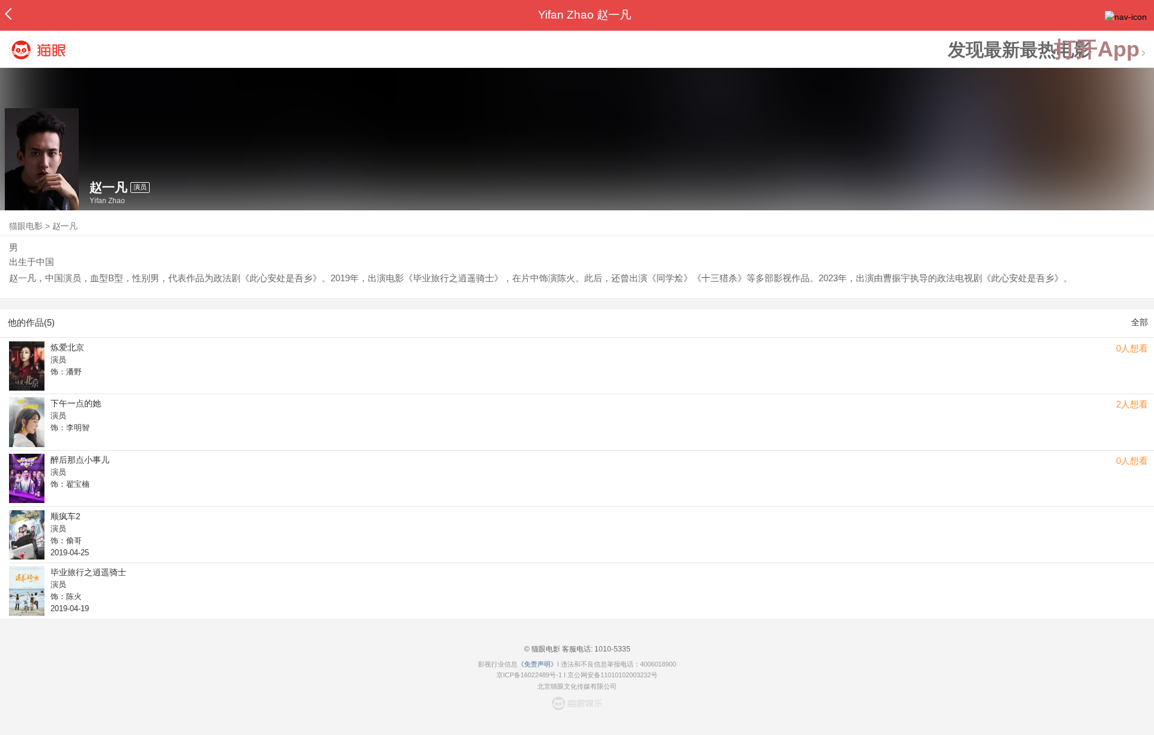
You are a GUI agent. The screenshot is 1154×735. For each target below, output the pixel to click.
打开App (1097, 49)
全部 (1139, 322)
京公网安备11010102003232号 (612, 675)
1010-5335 (611, 649)
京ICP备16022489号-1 (529, 675)
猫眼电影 (26, 226)
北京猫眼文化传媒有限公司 (577, 686)
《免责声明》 (537, 664)
